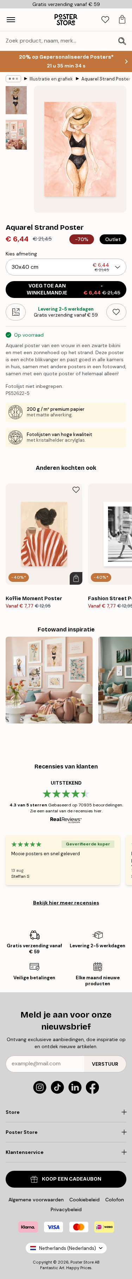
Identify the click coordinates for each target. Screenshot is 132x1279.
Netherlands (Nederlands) (67, 1248)
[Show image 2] (16, 135)
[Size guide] (16, 312)
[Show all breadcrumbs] (13, 78)
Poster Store (82, 1262)
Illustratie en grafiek (51, 79)
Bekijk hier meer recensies (66, 903)
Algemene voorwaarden (36, 1199)
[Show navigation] (11, 19)
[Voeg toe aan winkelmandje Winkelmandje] (76, 578)
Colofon (114, 1199)
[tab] (105, 20)
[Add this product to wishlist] (116, 312)
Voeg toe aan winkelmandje (73, 289)
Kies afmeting (21, 254)
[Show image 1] (16, 100)
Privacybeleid (66, 1209)
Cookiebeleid (84, 1199)
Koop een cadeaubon (71, 1179)
